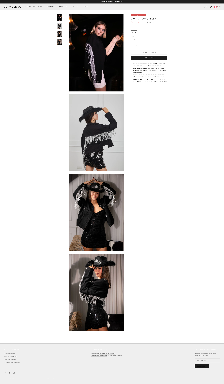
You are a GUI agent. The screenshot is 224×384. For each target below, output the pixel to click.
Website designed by (44, 379)
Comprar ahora (149, 58)
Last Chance (75, 6)
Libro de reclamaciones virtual (12, 362)
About (86, 6)
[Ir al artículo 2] (59, 25)
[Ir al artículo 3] (59, 33)
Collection (50, 6)
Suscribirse (202, 366)
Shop (40, 6)
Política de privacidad (10, 359)
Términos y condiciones (10, 356)
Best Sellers (62, 6)
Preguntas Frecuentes (10, 353)
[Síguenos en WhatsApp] (14, 373)
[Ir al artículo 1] (59, 17)
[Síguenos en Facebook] (5, 373)
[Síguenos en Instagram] (9, 373)
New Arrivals (30, 6)
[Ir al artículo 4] (59, 42)
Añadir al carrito (149, 52)
